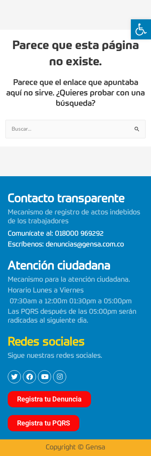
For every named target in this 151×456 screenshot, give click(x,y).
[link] (141, 29)
